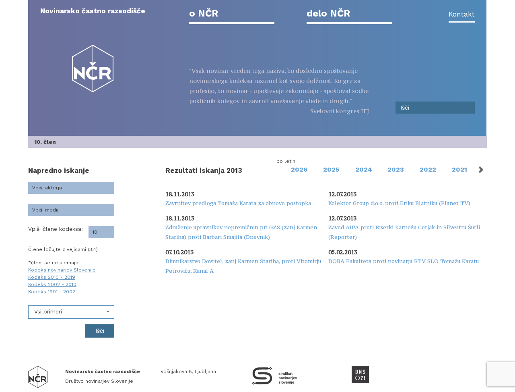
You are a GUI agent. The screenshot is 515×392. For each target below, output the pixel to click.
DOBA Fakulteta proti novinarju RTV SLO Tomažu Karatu (403, 261)
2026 (299, 169)
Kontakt (462, 14)
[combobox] (71, 312)
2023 (395, 169)
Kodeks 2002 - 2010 (52, 284)
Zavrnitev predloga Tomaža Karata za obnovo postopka (238, 203)
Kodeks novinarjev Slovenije (62, 270)
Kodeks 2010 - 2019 (51, 277)
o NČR (203, 13)
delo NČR (328, 13)
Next (480, 169)
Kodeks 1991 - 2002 (51, 292)
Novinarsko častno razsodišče (92, 11)
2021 (459, 169)
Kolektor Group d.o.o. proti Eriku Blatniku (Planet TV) (399, 203)
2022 (428, 169)
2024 (363, 169)
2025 (331, 169)
